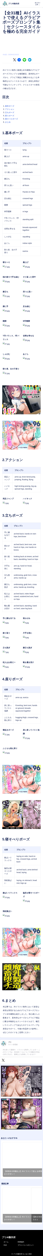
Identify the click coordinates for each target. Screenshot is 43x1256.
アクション (9, 109)
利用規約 (21, 1242)
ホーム (6, 1242)
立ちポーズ (9, 112)
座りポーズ (9, 116)
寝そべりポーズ (11, 119)
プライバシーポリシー (26, 1245)
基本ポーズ (9, 106)
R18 (5, 1245)
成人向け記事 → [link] (37, 3)
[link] (3, 1060)
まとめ (8, 122)
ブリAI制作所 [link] (13, 4)
